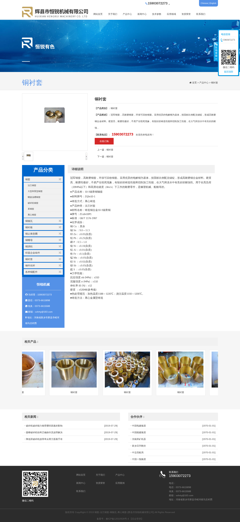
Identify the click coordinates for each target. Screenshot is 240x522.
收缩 (216, 51)
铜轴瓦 (29, 221)
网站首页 (98, 14)
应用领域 (171, 14)
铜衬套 (214, 82)
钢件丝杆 (30, 265)
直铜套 (31, 209)
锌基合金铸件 (32, 252)
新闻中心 (142, 14)
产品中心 (127, 14)
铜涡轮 (29, 246)
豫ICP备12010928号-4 (117, 518)
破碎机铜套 (33, 203)
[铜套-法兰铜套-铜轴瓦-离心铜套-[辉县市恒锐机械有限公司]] (55, 16)
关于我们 (112, 14)
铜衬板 (29, 227)
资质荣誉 (186, 14)
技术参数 (156, 14)
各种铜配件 (31, 271)
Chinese (204, 3)
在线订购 (104, 141)
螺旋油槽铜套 (34, 197)
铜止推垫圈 (31, 233)
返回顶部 (228, 71)
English (213, 3)
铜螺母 (29, 240)
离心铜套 (32, 215)
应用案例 (120, 483)
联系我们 (200, 14)
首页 (194, 82)
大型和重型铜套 (35, 191)
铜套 (27, 179)
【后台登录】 (136, 518)
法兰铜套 (32, 185)
